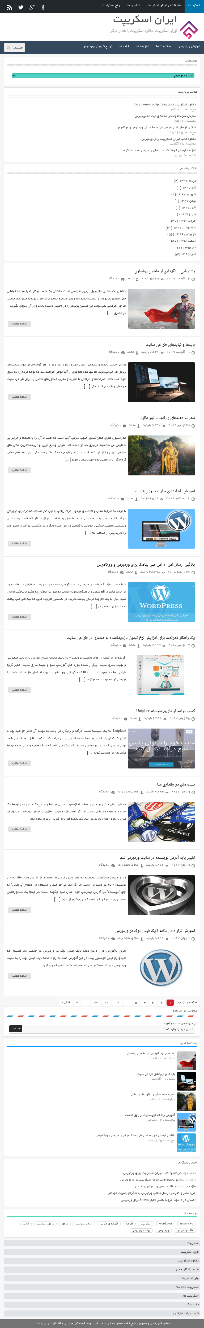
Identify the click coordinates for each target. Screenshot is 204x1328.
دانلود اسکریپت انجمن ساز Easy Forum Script (165, 104)
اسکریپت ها (164, 46)
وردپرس (163, 1230)
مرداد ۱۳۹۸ (187, 181)
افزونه (129, 1224)
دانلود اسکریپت (45, 1224)
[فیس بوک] (43, 7)
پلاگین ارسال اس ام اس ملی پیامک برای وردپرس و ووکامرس (156, 127)
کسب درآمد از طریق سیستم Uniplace (165, 711)
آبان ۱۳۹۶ (188, 207)
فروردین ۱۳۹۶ (185, 234)
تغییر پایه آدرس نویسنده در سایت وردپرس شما (157, 857)
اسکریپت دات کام (187, 1287)
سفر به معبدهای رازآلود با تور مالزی (167, 418)
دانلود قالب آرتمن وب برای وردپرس (158, 1186)
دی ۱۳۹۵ (189, 247)
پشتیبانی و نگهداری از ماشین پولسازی (165, 271)
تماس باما (133, 5)
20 (106, 1002)
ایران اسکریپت (83, 1224)
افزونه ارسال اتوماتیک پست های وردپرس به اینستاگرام (159, 150)
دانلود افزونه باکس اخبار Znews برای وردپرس (151, 1200)
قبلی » (66, 1002)
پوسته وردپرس (141, 1230)
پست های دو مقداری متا (176, 784)
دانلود (64, 1224)
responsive (186, 1224)
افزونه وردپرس (109, 1224)
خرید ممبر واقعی (185, 1193)
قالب (26, 1224)
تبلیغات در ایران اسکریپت (164, 5)
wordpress (165, 1224)
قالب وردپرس (185, 1230)
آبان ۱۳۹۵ (188, 254)
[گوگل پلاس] (32, 7)
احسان (191, 1200)
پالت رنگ (193, 1304)
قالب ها (124, 46)
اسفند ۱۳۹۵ (187, 241)
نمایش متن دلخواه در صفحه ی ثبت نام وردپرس (165, 116)
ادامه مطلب (19, 324)
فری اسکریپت (190, 1252)
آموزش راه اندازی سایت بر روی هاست (165, 491)
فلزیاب (191, 1186)
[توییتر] (21, 7)
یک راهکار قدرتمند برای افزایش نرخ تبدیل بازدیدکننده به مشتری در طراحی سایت (131, 638)
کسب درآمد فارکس (186, 1313)
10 (117, 1002)
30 (96, 1002)
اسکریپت (194, 5)
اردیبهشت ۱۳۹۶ (184, 227)
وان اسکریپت (190, 1278)
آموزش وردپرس (189, 46)
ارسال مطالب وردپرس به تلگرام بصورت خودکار (139, 1193)
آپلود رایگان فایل (187, 1269)
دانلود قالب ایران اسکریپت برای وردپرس (169, 139)
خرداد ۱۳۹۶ (187, 221)
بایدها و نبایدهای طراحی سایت (170, 344)
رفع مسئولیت (111, 5)
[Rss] (9, 7)
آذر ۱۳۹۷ (189, 188)
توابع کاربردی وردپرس (97, 46)
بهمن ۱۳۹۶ (188, 201)
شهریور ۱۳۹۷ (186, 194)
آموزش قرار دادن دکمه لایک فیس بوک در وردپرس (155, 931)
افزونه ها (143, 46)
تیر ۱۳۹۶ (189, 214)
